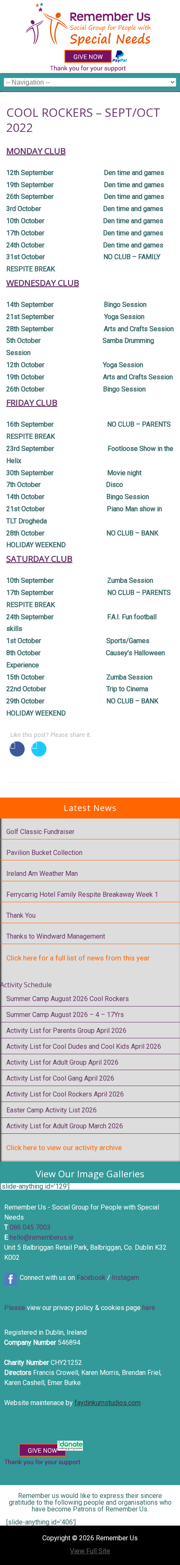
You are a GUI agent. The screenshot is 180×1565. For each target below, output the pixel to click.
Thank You (21, 915)
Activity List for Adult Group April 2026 (62, 1062)
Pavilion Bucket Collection (44, 853)
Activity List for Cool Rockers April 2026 (65, 1094)
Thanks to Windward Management (55, 936)
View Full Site (90, 1551)
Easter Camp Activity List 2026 (51, 1110)
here (148, 1308)
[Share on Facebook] (17, 754)
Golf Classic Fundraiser (40, 832)
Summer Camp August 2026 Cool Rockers (67, 999)
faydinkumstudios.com (108, 1403)
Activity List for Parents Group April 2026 (66, 1031)
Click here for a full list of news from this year (78, 958)
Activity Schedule (26, 984)
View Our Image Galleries (90, 1173)
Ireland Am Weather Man (42, 874)
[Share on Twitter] (38, 754)
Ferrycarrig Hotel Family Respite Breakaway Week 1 (82, 894)
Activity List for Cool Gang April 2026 (60, 1078)
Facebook (91, 1278)
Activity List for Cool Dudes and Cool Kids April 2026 (83, 1046)
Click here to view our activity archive (64, 1147)
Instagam (125, 1278)
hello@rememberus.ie (42, 1237)
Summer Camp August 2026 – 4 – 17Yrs (65, 1015)
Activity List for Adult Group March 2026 (64, 1126)
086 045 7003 (30, 1227)
